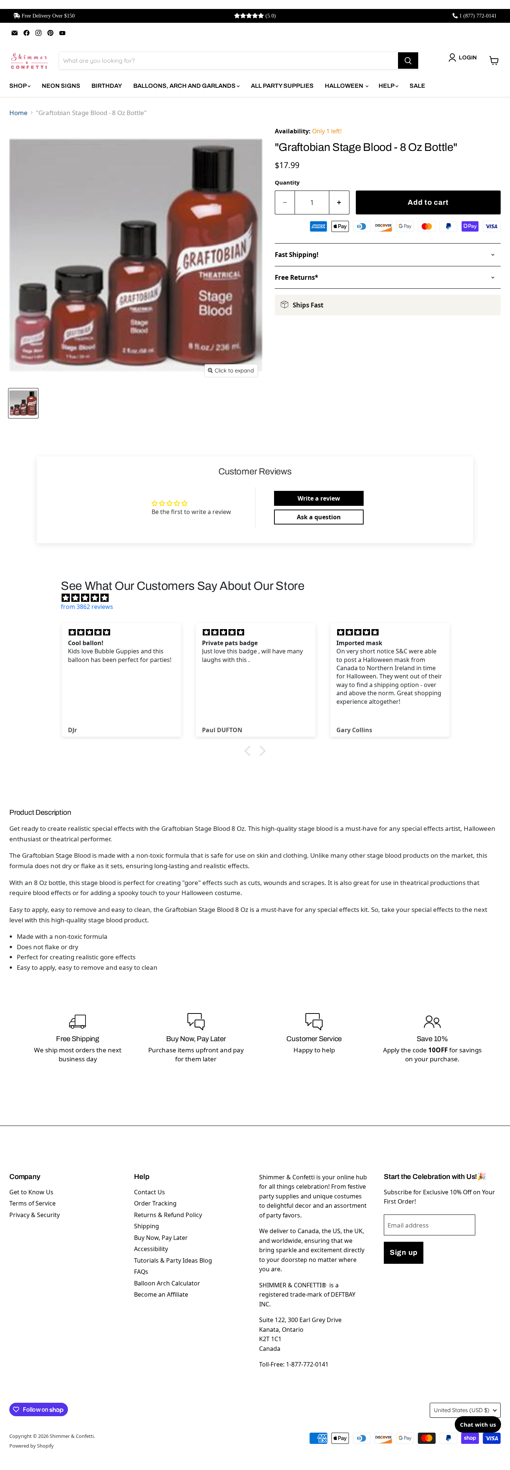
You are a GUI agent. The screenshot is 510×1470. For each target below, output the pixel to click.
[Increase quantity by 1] (339, 203)
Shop (18, 86)
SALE (417, 86)
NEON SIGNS (61, 86)
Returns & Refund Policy (168, 1215)
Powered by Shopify (31, 1445)
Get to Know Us (31, 1192)
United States (461, 1410)
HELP (387, 86)
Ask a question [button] (319, 517)
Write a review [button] (319, 498)
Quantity (287, 182)
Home (18, 112)
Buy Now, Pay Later (161, 1238)
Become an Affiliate (161, 1294)
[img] (259, 597)
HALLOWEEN (344, 86)
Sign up (403, 1252)
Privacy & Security (34, 1215)
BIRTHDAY (106, 86)
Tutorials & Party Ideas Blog (173, 1260)
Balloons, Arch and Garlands (185, 86)
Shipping (146, 1226)
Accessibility (151, 1249)
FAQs (141, 1272)
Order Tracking (155, 1203)
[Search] (408, 60)
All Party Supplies (282, 86)
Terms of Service (32, 1203)
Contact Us (149, 1192)
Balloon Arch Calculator (167, 1283)
